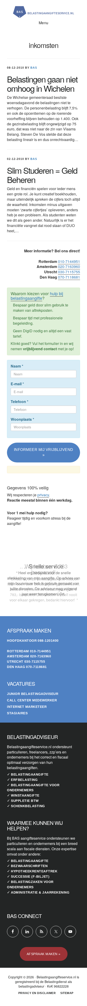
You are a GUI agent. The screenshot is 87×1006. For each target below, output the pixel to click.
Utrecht (15, 661)
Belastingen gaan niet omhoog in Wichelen (42, 83)
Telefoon (19, 401)
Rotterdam (18, 651)
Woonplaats (22, 419)
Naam (17, 366)
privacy (43, 494)
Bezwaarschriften (29, 866)
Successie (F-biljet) (30, 876)
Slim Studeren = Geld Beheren (42, 174)
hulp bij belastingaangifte (37, 295)
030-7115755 (69, 271)
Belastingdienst (56, 981)
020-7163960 (69, 266)
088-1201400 (48, 640)
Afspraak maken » (44, 954)
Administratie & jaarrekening (40, 892)
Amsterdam (18, 656)
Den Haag (16, 667)
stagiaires (17, 713)
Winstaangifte (25, 795)
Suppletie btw (25, 801)
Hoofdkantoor (22, 640)
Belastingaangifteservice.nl (43, 10)
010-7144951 (69, 261)
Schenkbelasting (28, 806)
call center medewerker (32, 700)
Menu (43, 22)
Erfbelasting (24, 780)
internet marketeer (27, 707)
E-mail (17, 383)
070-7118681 (69, 277)
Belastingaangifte (29, 774)
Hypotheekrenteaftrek (34, 871)
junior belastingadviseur (32, 694)
